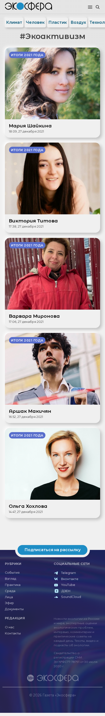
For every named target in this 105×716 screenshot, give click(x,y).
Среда (10, 591)
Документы (14, 609)
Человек (35, 22)
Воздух (78, 22)
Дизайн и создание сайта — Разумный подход (72, 700)
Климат (14, 22)
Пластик (57, 22)
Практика (13, 585)
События (12, 572)
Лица (9, 597)
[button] (90, 7)
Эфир (9, 603)
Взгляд (10, 579)
